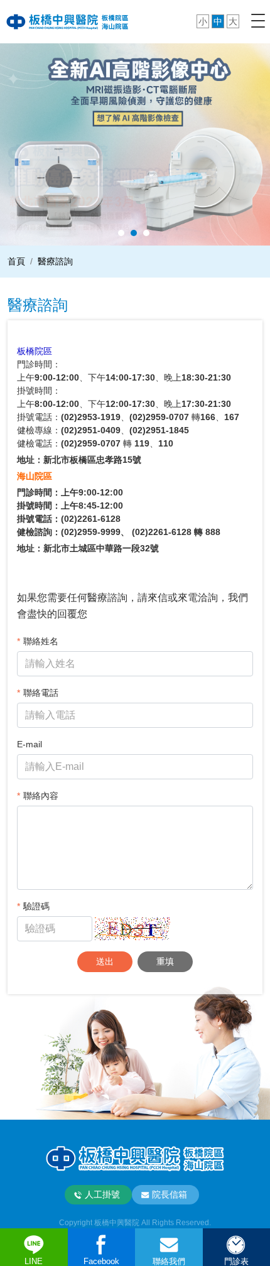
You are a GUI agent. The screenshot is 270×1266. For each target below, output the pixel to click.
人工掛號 (102, 1194)
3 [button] (146, 233)
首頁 (16, 261)
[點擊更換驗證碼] (132, 928)
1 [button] (121, 233)
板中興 (67, 21)
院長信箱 (169, 1194)
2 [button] (134, 233)
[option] (135, 144)
